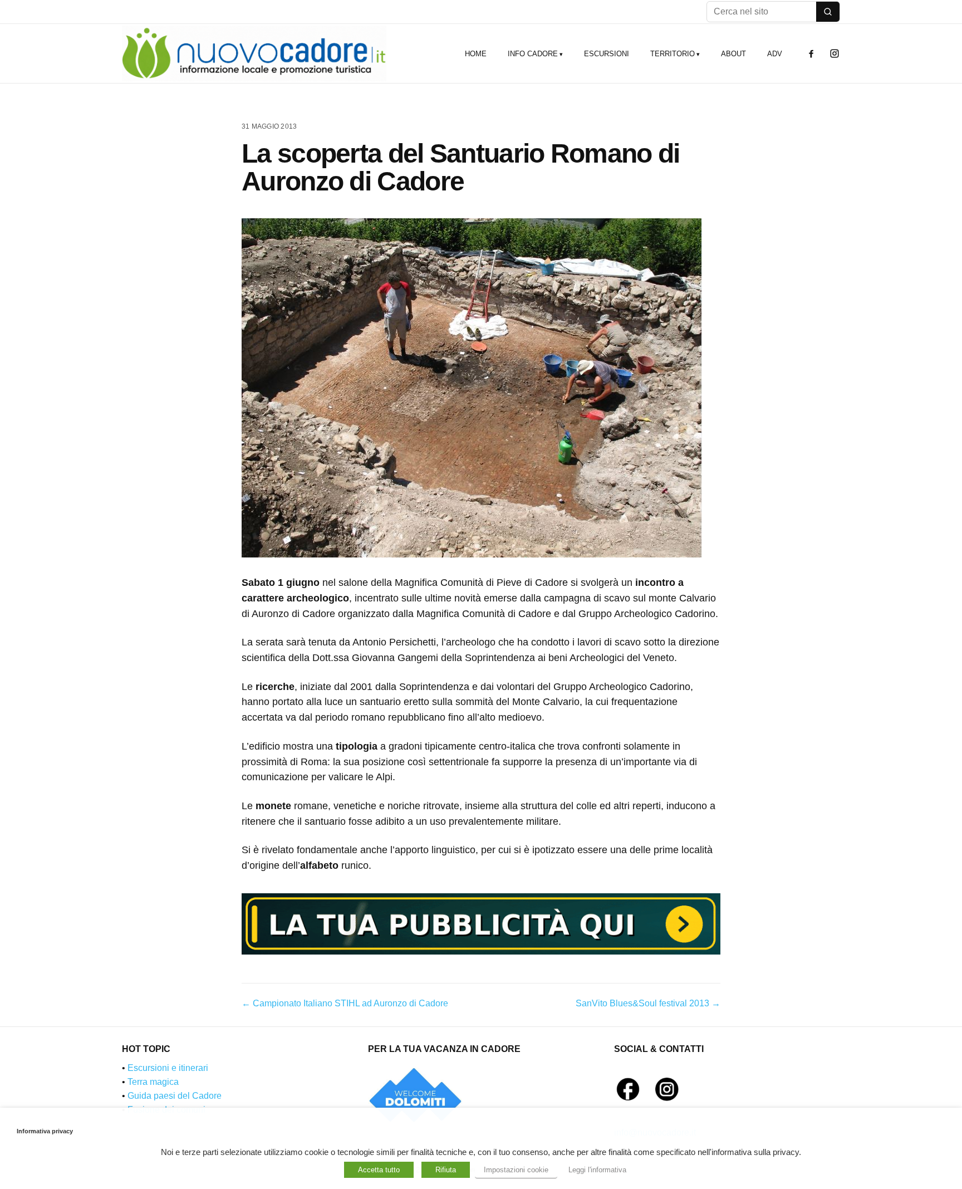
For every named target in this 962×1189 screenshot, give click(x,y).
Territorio (672, 54)
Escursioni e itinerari (167, 1068)
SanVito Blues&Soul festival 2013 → (648, 1003)
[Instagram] (834, 53)
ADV (774, 54)
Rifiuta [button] (445, 1170)
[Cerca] (828, 12)
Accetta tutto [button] (379, 1170)
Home (476, 54)
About (733, 54)
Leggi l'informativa (597, 1170)
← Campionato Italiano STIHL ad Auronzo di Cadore (345, 1003)
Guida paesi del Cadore (174, 1095)
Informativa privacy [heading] (45, 1131)
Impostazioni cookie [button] (516, 1170)
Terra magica (153, 1082)
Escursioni (606, 54)
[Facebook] (811, 53)
